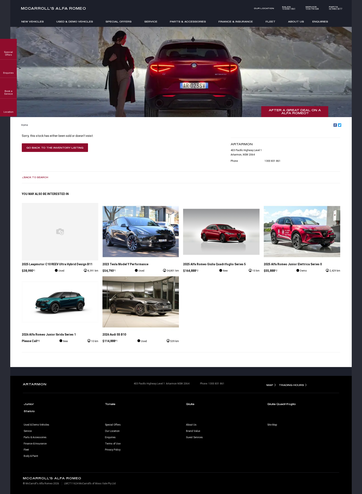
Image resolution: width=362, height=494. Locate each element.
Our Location (264, 8)
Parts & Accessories (188, 21)
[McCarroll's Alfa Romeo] (181, 8)
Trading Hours (291, 385)
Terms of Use (112, 443)
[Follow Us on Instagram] (172, 371)
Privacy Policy (112, 449)
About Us (296, 21)
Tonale (110, 404)
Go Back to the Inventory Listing (54, 147)
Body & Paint (31, 456)
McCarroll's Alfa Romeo (53, 8)
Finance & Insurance (235, 21)
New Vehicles (32, 21)
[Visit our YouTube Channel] (181, 371)
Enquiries (320, 21)
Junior (29, 404)
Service (150, 21)
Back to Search (36, 177)
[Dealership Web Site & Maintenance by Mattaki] (331, 481)
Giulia (190, 404)
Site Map (272, 424)
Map (269, 385)
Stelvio (29, 411)
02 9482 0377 (335, 8)
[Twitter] (339, 125)
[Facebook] (335, 125)
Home (24, 125)
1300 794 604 (312, 8)
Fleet (270, 21)
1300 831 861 (288, 8)
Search (338, 21)
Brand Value (193, 431)
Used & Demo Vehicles (74, 21)
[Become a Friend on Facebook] (189, 371)
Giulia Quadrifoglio (281, 404)
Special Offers (119, 21)
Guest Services (194, 437)
